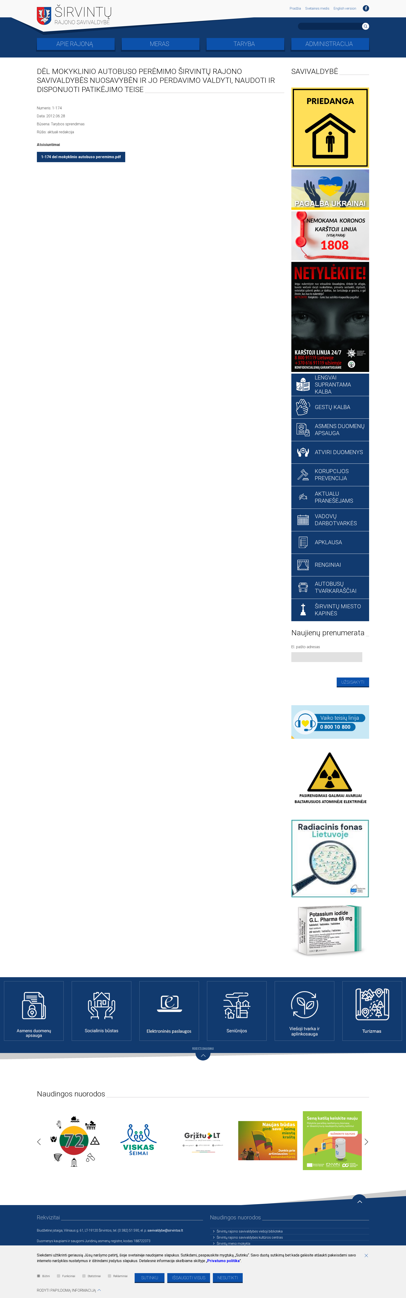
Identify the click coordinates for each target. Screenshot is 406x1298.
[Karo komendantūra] (267, 1140)
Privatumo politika (223, 1261)
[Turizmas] (372, 1011)
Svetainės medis (317, 8)
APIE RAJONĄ (74, 43)
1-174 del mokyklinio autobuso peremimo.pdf (81, 157)
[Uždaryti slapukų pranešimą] (367, 1256)
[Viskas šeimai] (138, 1141)
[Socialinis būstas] (101, 1011)
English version (345, 8)
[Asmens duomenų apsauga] (34, 1011)
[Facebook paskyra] (366, 8)
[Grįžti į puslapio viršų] (359, 1201)
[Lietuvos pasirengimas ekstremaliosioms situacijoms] (74, 1140)
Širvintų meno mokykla (233, 1243)
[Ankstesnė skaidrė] (37, 1140)
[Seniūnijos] (237, 1011)
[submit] (365, 26)
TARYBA (244, 43)
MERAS (159, 43)
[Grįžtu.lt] (203, 1140)
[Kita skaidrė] (365, 1140)
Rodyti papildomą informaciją (66, 1290)
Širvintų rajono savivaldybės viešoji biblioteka (250, 1231)
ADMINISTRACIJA (329, 43)
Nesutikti (228, 1277)
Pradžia (295, 8)
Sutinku (149, 1277)
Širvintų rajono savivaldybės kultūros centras (250, 1237)
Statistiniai (94, 1276)
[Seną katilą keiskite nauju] (332, 1140)
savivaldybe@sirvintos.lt (165, 1230)
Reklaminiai (120, 1276)
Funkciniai (68, 1276)
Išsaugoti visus (188, 1277)
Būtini (46, 1276)
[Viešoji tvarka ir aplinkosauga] (304, 1011)
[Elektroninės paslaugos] (169, 1011)
